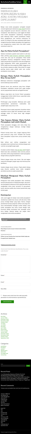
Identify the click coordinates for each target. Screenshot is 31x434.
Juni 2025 (3, 325)
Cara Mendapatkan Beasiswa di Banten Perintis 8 (13, 374)
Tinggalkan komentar (16, 22)
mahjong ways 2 (5, 424)
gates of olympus (5, 405)
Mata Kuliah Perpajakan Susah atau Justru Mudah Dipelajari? (14, 219)
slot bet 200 (4, 401)
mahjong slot (4, 399)
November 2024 (5, 335)
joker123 (3, 408)
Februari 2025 (4, 330)
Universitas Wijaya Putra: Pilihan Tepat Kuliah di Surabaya (15, 377)
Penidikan (3, 347)
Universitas (10, 8)
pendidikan (4, 8)
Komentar (4, 254)
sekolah (3, 349)
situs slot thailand (5, 404)
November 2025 (5, 320)
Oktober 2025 (4, 322)
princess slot (4, 412)
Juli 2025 (3, 323)
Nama (3, 275)
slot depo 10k (21, 150)
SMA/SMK (3, 352)
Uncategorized (4, 353)
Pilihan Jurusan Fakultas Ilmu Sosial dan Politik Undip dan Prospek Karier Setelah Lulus (15, 236)
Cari (2, 364)
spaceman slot (4, 425)
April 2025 (3, 328)
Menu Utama (29, 2)
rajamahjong (4, 419)
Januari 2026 (4, 318)
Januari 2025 (4, 332)
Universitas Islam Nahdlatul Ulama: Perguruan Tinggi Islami (15, 380)
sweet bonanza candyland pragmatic (19, 55)
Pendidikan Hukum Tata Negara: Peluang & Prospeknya (14, 378)
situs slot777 (4, 398)
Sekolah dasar (4, 350)
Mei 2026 (3, 316)
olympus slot (4, 414)
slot (2, 409)
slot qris (3, 402)
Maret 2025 (4, 329)
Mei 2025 (3, 326)
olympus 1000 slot (5, 393)
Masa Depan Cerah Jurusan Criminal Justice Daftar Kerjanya (13, 228)
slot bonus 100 (4, 417)
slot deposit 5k (4, 395)
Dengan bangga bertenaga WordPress (8, 432)
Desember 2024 (5, 333)
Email (3, 282)
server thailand (4, 418)
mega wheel (21, 29)
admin (8, 22)
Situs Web (3, 288)
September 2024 (5, 338)
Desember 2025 (5, 319)
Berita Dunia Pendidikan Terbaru (11, 2)
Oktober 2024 (4, 336)
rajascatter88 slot (5, 396)
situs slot (3, 421)
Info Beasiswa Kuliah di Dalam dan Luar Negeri (12, 375)
